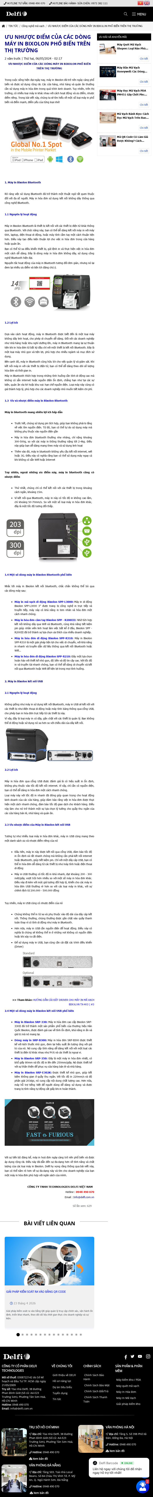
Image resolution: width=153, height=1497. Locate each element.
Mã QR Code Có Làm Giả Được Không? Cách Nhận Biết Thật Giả (132, 138)
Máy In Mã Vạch (126, 1398)
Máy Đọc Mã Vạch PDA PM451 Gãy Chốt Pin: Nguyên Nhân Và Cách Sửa (131, 92)
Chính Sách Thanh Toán (95, 1399)
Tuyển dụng (60, 1393)
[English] (147, 2)
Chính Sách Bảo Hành (93, 1377)
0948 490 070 (37, 3)
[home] (3, 25)
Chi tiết (144, 58)
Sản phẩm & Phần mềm (128, 1368)
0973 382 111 (99, 3)
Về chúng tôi (62, 1366)
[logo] (16, 18)
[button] (126, 14)
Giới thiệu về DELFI (64, 1375)
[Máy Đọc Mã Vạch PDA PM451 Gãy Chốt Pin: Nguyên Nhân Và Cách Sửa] (108, 99)
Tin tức (57, 1399)
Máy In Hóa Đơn (126, 1392)
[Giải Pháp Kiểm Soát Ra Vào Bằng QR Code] (49, 1267)
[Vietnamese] (141, 2)
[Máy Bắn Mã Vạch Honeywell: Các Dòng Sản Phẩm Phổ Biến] (108, 76)
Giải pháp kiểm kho (128, 1404)
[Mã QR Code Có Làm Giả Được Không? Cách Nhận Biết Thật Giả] (108, 145)
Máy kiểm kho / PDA (128, 1379)
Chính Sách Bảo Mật (97, 1385)
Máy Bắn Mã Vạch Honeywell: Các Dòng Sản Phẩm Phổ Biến (131, 69)
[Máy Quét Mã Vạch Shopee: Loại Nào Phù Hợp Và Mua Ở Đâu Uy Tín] (108, 53)
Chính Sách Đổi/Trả (96, 1391)
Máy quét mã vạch (127, 1386)
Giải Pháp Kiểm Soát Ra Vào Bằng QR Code (36, 1291)
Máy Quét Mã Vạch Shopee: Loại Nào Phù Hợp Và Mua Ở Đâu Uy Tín (131, 46)
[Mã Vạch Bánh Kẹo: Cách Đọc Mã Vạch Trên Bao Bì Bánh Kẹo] (108, 122)
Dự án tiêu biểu (62, 1387)
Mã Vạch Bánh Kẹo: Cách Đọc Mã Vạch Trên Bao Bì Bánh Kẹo (133, 115)
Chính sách (92, 1366)
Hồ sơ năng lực (62, 1381)
